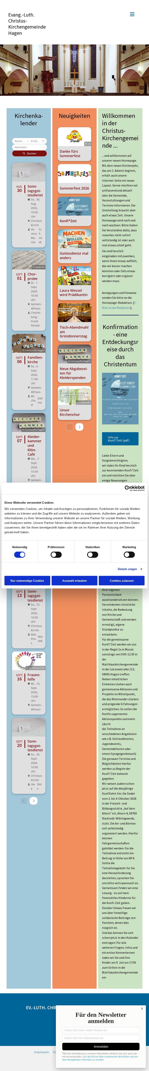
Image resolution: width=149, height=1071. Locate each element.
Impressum (41, 1052)
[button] (96, 15)
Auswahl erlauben (74, 580)
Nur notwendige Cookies (27, 580)
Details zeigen (127, 569)
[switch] (56, 555)
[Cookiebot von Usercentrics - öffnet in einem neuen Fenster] (128, 488)
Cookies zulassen (122, 580)
